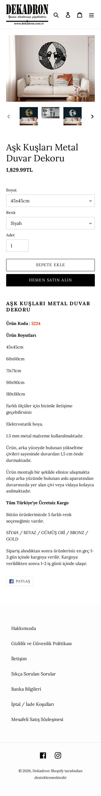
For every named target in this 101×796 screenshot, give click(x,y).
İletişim (19, 658)
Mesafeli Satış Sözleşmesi (37, 719)
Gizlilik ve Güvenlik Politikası (41, 643)
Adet (10, 235)
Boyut (11, 190)
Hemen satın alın (50, 279)
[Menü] (91, 14)
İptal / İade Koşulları (32, 704)
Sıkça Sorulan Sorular (33, 674)
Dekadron (41, 770)
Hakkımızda (23, 628)
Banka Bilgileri (26, 689)
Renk (11, 212)
